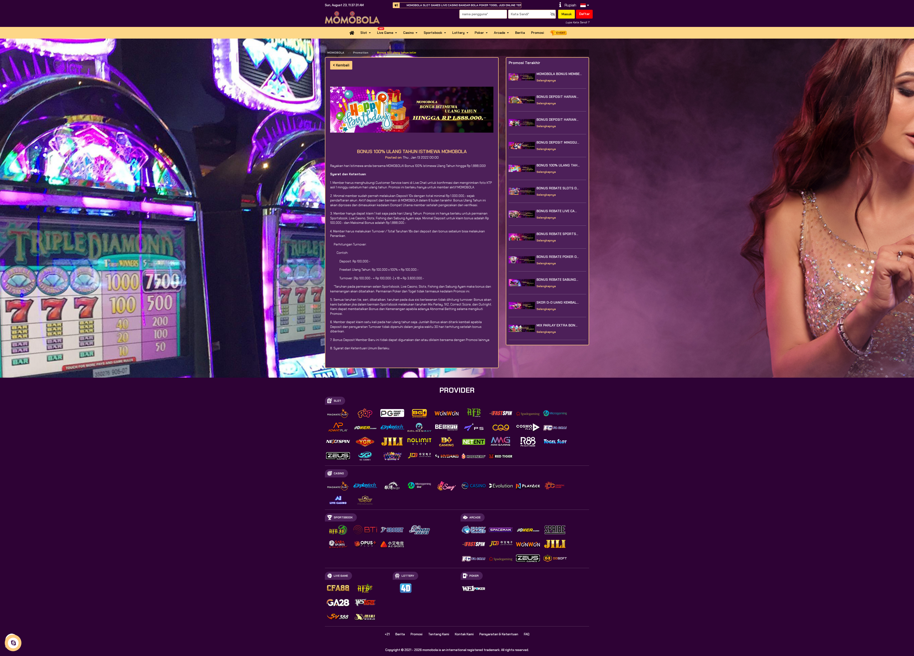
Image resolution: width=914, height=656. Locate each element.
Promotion (360, 53)
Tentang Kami (438, 634)
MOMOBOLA (335, 53)
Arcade (499, 32)
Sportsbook (433, 32)
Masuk (566, 14)
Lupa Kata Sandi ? (577, 22)
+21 (387, 634)
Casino (408, 32)
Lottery (458, 32)
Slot (363, 32)
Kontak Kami (464, 634)
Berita (520, 32)
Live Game (385, 32)
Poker (479, 32)
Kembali (342, 65)
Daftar (584, 14)
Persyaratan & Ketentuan (498, 634)
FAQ (526, 634)
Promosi (537, 32)
